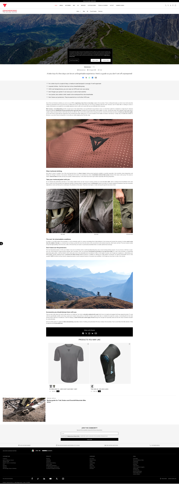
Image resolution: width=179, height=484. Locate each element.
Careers (91, 461)
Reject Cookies (95, 60)
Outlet (112, 5)
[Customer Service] (166, 5)
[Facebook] (32, 479)
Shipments (5, 467)
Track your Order (6, 461)
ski (87, 11)
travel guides (93, 11)
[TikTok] (38, 479)
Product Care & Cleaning (51, 462)
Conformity (48, 461)
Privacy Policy (135, 462)
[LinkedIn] (44, 479)
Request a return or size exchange (9, 462)
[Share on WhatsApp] (89, 77)
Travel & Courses (103, 5)
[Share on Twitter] (86, 77)
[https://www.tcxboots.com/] (38, 450)
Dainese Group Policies (137, 471)
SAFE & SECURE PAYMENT (25, 445)
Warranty (48, 458)
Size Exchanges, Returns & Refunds (9, 468)
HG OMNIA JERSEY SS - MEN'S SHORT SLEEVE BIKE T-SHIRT (63, 389)
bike (84, 11)
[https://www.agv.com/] (33, 451)
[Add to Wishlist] (88, 344)
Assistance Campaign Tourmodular (53, 468)
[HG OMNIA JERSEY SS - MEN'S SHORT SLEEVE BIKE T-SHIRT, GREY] (50, 386)
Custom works (92, 5)
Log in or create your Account (8, 460)
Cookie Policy (135, 461)
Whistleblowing (136, 469)
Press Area (92, 465)
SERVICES (83, 5)
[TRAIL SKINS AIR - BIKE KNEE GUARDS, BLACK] (92, 386)
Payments (5, 465)
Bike (74, 5)
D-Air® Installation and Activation (52, 467)
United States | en (172, 478)
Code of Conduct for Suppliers (139, 467)
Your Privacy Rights (74, 60)
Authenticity (48, 460)
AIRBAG (61, 5)
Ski (78, 5)
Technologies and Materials (51, 465)
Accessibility (135, 458)
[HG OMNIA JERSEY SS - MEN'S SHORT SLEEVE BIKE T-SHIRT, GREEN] (54, 386)
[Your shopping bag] (175, 5)
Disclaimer (135, 464)
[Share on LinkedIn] (92, 77)
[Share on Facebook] (83, 77)
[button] (87, 364)
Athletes (91, 464)
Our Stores (92, 468)
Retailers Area (92, 467)
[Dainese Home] (20, 5)
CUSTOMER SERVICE (155, 445)
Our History (92, 458)
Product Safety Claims (137, 472)
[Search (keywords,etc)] (168, 5)
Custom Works (49, 464)
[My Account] (170, 5)
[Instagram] (63, 479)
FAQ (4, 464)
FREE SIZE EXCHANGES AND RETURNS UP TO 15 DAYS (69, 445)
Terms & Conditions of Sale (138, 460)
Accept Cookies (106, 60)
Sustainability (92, 462)
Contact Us (5, 458)
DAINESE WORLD (120, 5)
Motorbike (68, 5)
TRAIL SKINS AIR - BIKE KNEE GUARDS (99, 389)
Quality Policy (135, 468)
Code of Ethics (136, 465)
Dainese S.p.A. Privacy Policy (73, 436)
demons (100, 11)
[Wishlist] (173, 5)
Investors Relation (136, 474)
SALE (56, 5)
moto (78, 11)
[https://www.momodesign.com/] (47, 450)
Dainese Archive (93, 460)
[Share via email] (96, 77)
